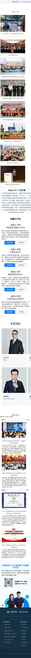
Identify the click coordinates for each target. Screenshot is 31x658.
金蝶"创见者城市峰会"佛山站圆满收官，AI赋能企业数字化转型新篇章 (14, 442)
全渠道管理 (24, 642)
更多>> (28, 419)
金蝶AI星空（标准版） (10, 636)
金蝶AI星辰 (7, 642)
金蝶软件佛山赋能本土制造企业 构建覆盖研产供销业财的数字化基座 (14, 474)
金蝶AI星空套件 (8, 630)
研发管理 (23, 633)
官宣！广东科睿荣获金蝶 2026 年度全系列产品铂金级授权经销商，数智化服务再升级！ (14, 512)
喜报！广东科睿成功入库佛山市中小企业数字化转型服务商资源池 (14, 546)
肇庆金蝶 (22, 653)
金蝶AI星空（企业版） (10, 633)
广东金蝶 (7, 653)
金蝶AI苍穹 (7, 624)
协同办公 (23, 645)
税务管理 (23, 624)
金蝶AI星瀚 (7, 627)
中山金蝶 (12, 653)
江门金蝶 (17, 653)
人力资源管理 (24, 627)
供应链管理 (24, 630)
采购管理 (23, 639)
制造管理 (23, 636)
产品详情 (9, 242)
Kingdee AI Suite (8, 639)
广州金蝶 (27, 653)
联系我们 (21, 242)
